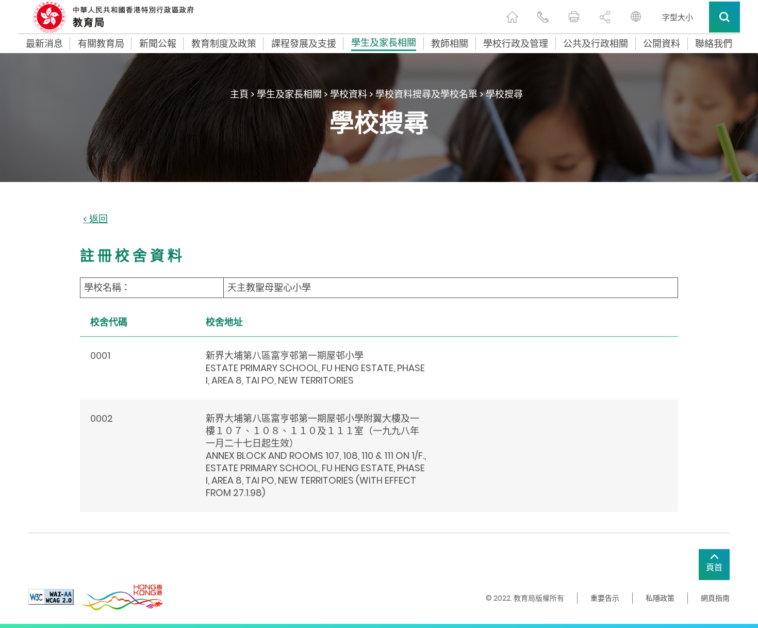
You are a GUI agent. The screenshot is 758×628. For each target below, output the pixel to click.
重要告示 (604, 598)
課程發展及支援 (303, 44)
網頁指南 (715, 598)
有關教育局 (101, 44)
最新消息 (44, 44)
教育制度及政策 (223, 44)
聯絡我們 (713, 44)
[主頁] (512, 17)
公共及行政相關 (595, 44)
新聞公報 (157, 44)
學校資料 (348, 94)
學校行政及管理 (515, 44)
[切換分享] (605, 17)
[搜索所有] (724, 17)
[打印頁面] (574, 17)
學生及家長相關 (383, 44)
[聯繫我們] (543, 17)
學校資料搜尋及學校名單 (426, 94)
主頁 (239, 94)
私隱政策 (660, 598)
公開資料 (661, 44)
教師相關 (449, 44)
